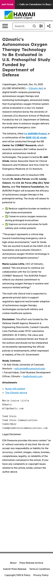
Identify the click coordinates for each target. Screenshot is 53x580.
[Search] (34, 26)
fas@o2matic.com (32, 376)
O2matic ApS (36, 88)
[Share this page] (49, 26)
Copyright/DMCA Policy (17, 575)
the (35, 133)
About (13, 562)
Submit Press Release (14, 569)
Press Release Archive (31, 562)
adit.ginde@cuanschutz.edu (29, 368)
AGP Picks (7, 4)
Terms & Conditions (39, 569)
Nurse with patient (15, 388)
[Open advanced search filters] (41, 26)
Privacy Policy (40, 575)
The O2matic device (16, 392)
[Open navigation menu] (5, 26)
